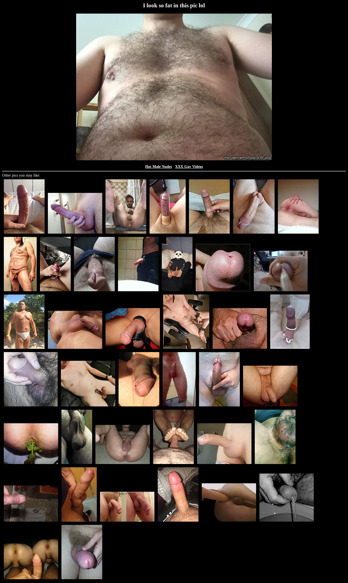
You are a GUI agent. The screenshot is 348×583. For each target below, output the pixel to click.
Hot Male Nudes (158, 167)
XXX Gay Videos (189, 167)
